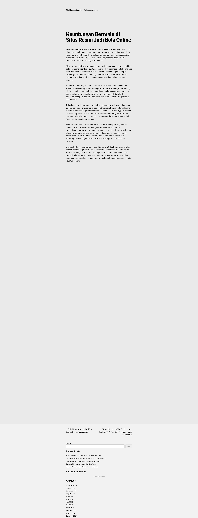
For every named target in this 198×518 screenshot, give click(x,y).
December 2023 (71, 516)
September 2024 (71, 491)
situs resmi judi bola (57, 49)
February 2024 (71, 510)
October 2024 (70, 488)
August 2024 (70, 494)
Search (68, 443)
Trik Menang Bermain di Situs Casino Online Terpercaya (79, 430)
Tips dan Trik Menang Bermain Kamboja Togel (81, 464)
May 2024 (69, 502)
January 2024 (70, 513)
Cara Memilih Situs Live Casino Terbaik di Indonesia (83, 461)
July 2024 (69, 496)
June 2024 (69, 499)
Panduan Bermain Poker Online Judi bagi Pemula (82, 467)
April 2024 (69, 505)
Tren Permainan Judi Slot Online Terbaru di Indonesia (83, 456)
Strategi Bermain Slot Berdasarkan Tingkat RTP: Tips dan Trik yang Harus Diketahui (115, 432)
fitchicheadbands (73, 10)
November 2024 (71, 485)
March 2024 (70, 508)
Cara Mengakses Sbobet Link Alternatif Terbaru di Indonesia (86, 458)
